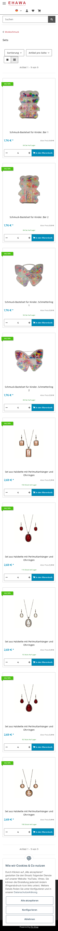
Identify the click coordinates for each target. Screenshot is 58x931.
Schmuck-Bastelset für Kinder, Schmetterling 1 (29, 303)
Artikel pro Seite (38, 52)
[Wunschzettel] (33, 11)
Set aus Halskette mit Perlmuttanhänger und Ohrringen (29, 473)
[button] (27, 11)
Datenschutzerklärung (25, 892)
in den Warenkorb (43, 153)
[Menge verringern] (6, 152)
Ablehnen (29, 919)
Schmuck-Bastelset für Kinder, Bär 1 (29, 132)
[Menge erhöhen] (29, 152)
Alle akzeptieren (30, 900)
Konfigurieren (29, 909)
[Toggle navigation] (4, 2)
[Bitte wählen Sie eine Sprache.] (18, 11)
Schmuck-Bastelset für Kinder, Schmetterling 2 (29, 388)
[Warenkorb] (39, 11)
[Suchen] (51, 19)
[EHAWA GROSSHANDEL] (17, 3)
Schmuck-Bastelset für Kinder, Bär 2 (29, 217)
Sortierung (13, 52)
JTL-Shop (34, 927)
